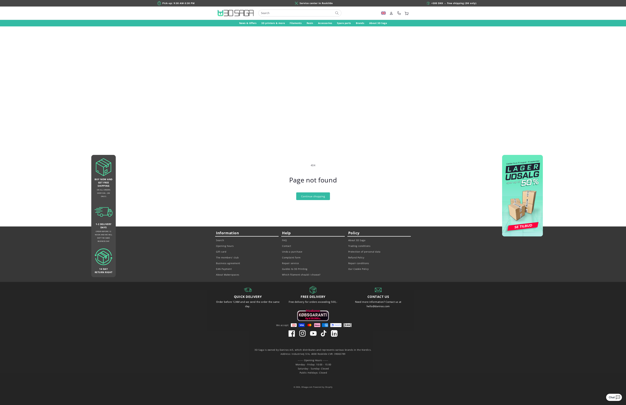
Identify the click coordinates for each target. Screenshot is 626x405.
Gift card (221, 251)
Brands (360, 23)
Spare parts (344, 23)
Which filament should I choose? (301, 274)
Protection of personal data (364, 251)
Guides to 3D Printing (294, 268)
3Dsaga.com (307, 387)
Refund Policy (356, 257)
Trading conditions (359, 246)
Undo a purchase (292, 251)
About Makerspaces (227, 274)
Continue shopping (313, 196)
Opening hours (225, 246)
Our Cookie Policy (358, 268)
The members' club (227, 257)
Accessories (325, 23)
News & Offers (248, 23)
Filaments (296, 23)
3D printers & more (273, 23)
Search (220, 240)
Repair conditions (358, 263)
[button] (383, 13)
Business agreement (228, 263)
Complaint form (291, 257)
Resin (310, 23)
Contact (286, 246)
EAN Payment (224, 268)
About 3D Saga (378, 23)
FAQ (284, 240)
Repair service (290, 263)
